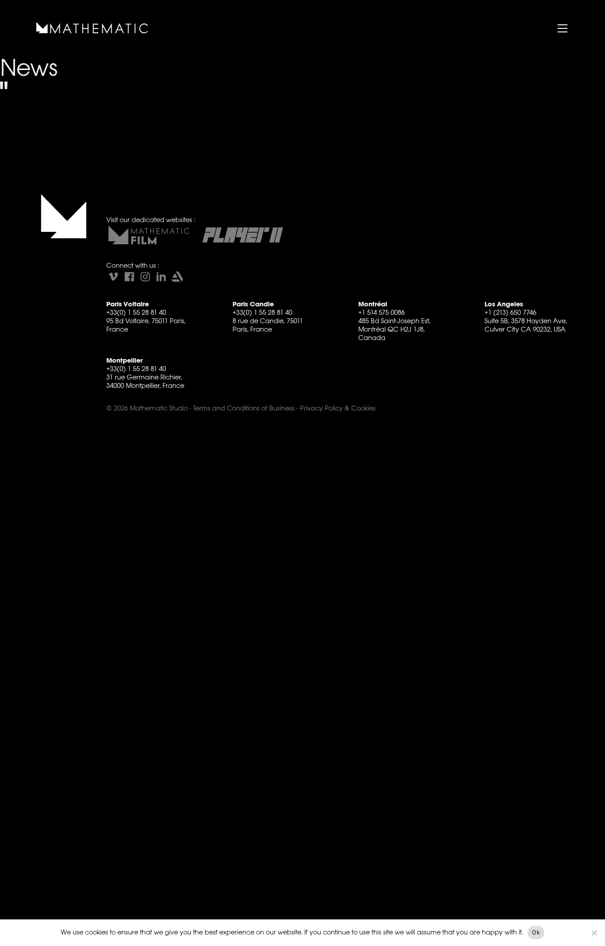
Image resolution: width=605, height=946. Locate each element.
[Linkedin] (161, 277)
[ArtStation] (177, 277)
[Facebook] (129, 277)
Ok (536, 932)
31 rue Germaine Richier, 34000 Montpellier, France (145, 381)
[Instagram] (145, 277)
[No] (593, 932)
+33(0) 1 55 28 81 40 (136, 312)
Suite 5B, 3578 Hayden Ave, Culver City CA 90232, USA (526, 325)
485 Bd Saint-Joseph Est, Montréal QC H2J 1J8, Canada (394, 329)
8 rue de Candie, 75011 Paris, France (268, 325)
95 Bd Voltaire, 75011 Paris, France (146, 325)
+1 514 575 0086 (381, 312)
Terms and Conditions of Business (244, 408)
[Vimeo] (113, 277)
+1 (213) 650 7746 (510, 312)
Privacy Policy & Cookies (338, 408)
